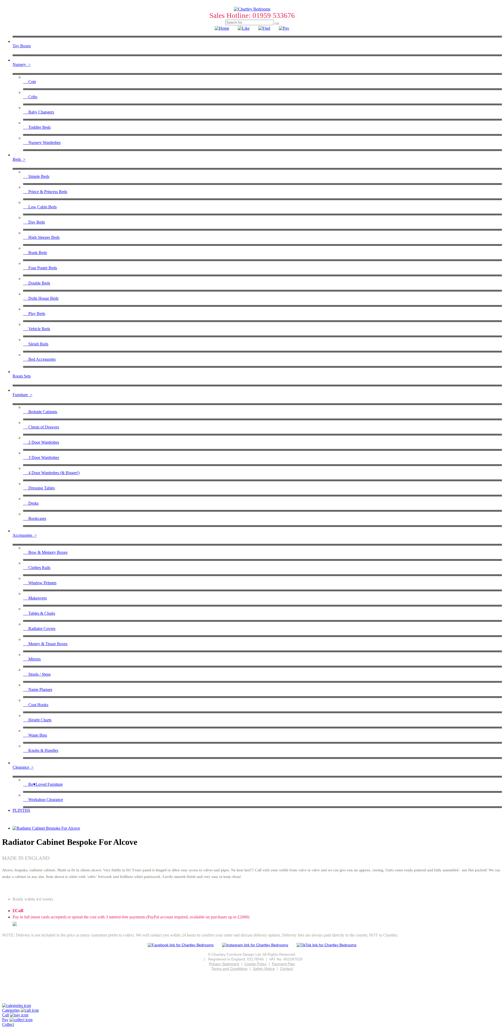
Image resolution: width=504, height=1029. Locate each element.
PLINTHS (21, 810)
